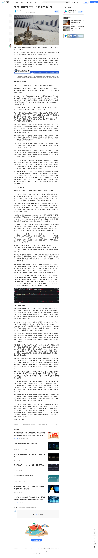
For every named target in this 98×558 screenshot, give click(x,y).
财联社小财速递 (21, 438)
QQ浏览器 (51, 548)
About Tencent (21, 548)
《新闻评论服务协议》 (32, 507)
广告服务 (38, 548)
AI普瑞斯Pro (16, 449)
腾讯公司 (35, 553)
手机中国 (16, 460)
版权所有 (38, 553)
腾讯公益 (46, 548)
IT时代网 (16, 481)
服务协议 (26, 548)
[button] (80, 12)
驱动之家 (16, 492)
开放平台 (34, 548)
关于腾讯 (16, 548)
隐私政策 (30, 548)
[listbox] (36, 466)
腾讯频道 (55, 548)
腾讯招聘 (42, 548)
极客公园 (16, 470)
